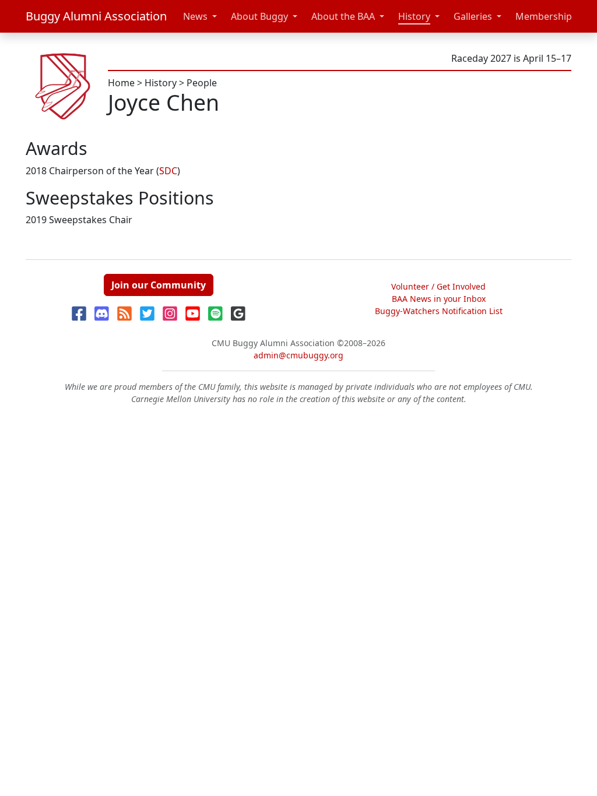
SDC (168, 170)
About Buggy (259, 16)
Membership (543, 16)
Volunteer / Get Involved (438, 286)
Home (121, 82)
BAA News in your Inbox (439, 298)
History (414, 16)
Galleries (473, 16)
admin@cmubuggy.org (298, 355)
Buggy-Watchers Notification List (439, 310)
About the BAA (343, 16)
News (195, 16)
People (202, 82)
